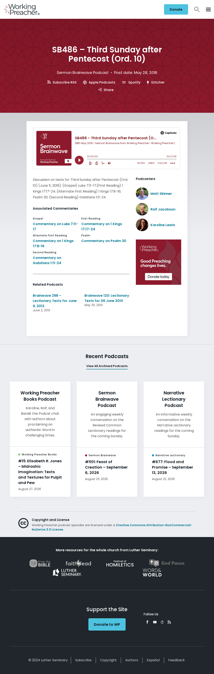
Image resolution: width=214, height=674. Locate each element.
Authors (131, 660)
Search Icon (197, 9)
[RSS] (169, 622)
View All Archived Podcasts (107, 366)
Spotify (133, 82)
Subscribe (83, 660)
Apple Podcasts (101, 82)
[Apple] (162, 622)
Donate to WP (107, 624)
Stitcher (157, 82)
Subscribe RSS (64, 82)
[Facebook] (147, 622)
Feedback (176, 660)
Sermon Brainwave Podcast (82, 72)
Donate (176, 9)
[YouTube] (155, 622)
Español (153, 660)
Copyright (108, 660)
